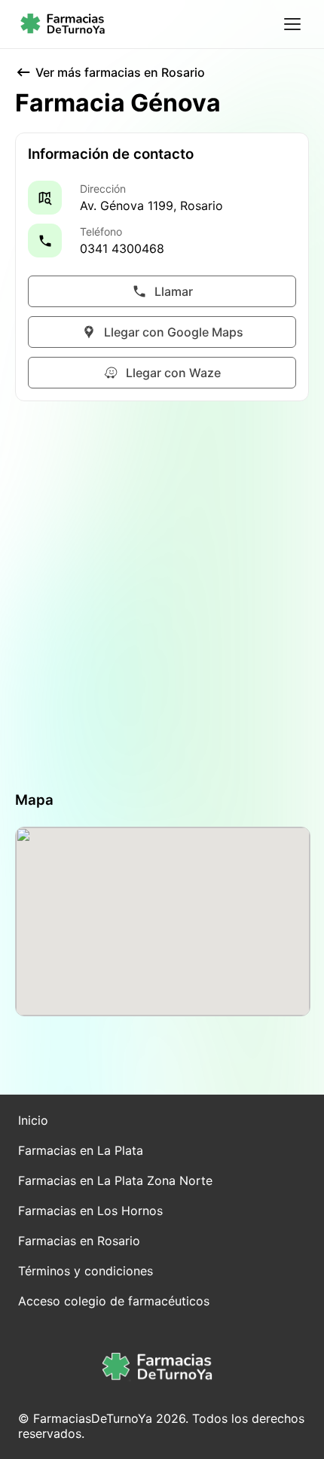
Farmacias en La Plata (80, 1150)
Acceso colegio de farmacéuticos (113, 1300)
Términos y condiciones (85, 1270)
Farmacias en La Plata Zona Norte (115, 1180)
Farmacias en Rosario (79, 1240)
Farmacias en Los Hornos (90, 1210)
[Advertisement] (162, 596)
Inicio (33, 1120)
